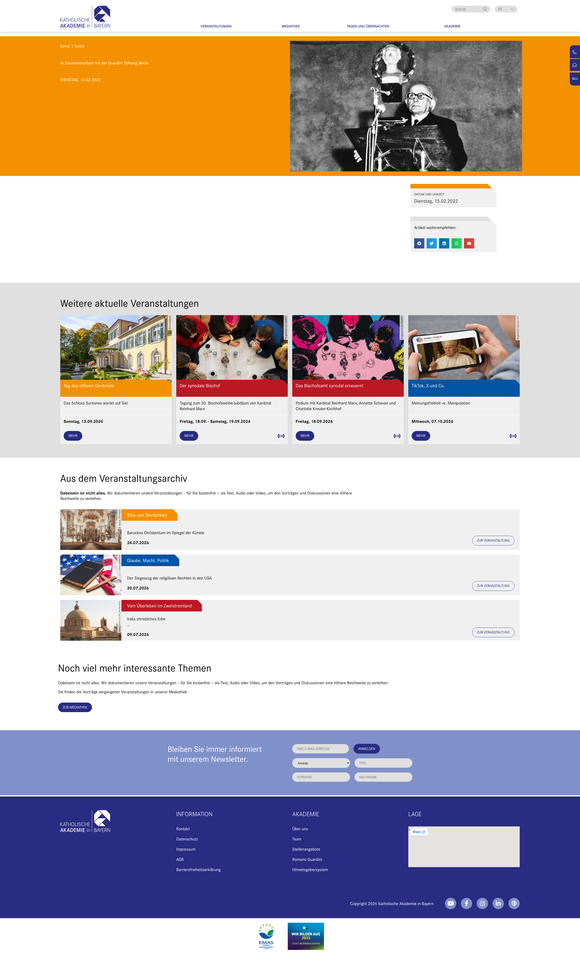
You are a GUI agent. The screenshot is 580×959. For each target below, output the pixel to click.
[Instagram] (482, 903)
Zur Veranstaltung (493, 540)
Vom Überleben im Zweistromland (159, 606)
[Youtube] (450, 903)
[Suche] (485, 9)
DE (500, 9)
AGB (180, 859)
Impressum (186, 849)
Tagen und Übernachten (368, 26)
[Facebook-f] (466, 903)
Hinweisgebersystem (310, 869)
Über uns (300, 828)
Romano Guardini (307, 859)
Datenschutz (187, 839)
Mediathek (291, 26)
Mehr (72, 435)
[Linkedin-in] (498, 903)
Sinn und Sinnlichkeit (147, 515)
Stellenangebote (306, 849)
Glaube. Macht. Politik (148, 560)
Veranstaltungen (216, 26)
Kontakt (183, 828)
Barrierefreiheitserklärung (198, 869)
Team (297, 839)
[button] (419, 243)
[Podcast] (514, 903)
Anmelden (366, 748)
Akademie (452, 26)
